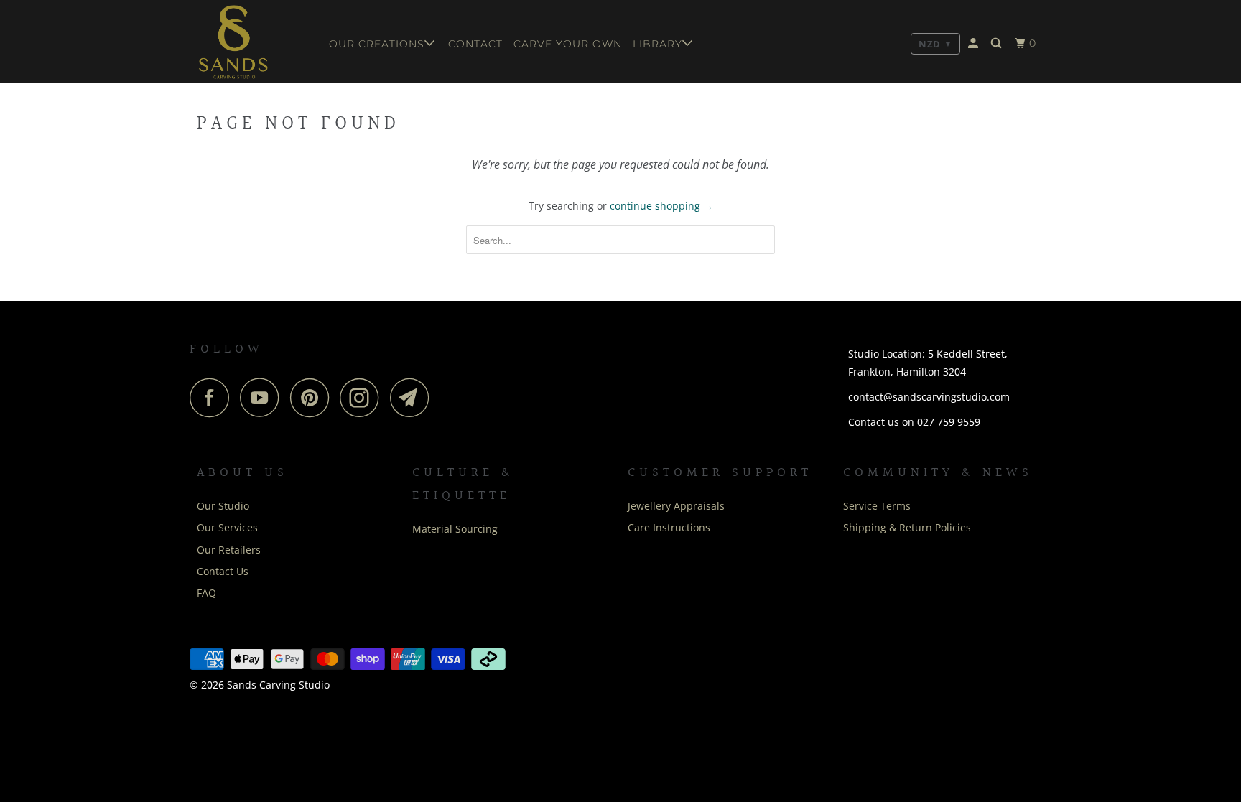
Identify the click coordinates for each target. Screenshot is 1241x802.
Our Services (227, 527)
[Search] (997, 43)
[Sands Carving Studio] (253, 41)
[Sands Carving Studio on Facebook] (213, 397)
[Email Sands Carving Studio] (413, 397)
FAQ (206, 593)
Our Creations (376, 43)
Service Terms (877, 506)
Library (657, 43)
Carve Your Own (567, 43)
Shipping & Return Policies (907, 527)
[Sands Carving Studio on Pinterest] (313, 397)
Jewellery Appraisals (676, 506)
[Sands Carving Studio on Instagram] (363, 397)
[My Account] (974, 43)
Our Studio (223, 506)
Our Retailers (229, 549)
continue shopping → (661, 206)
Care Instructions (669, 527)
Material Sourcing (455, 529)
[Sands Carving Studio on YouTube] (263, 397)
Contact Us (222, 571)
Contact (475, 43)
